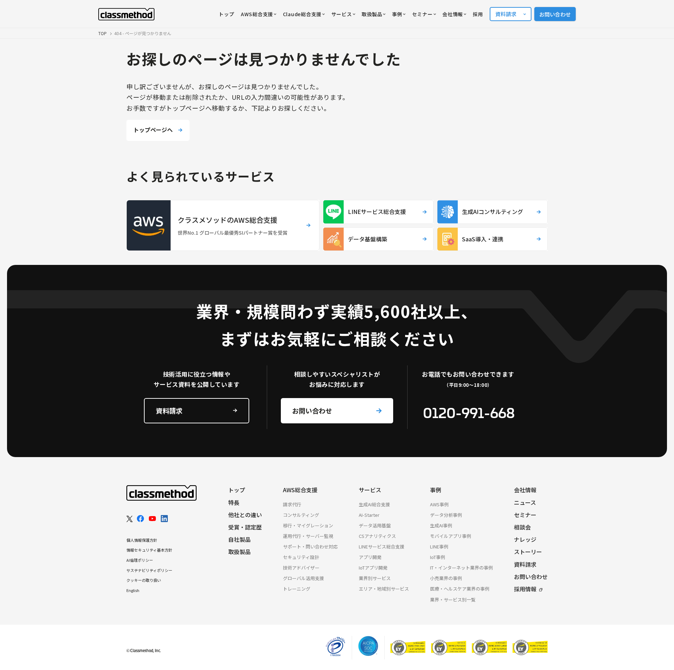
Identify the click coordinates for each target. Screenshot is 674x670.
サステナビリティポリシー (149, 570)
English (132, 590)
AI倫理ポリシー (139, 560)
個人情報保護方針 (141, 540)
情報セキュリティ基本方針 (149, 550)
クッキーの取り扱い (143, 580)
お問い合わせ (555, 14)
